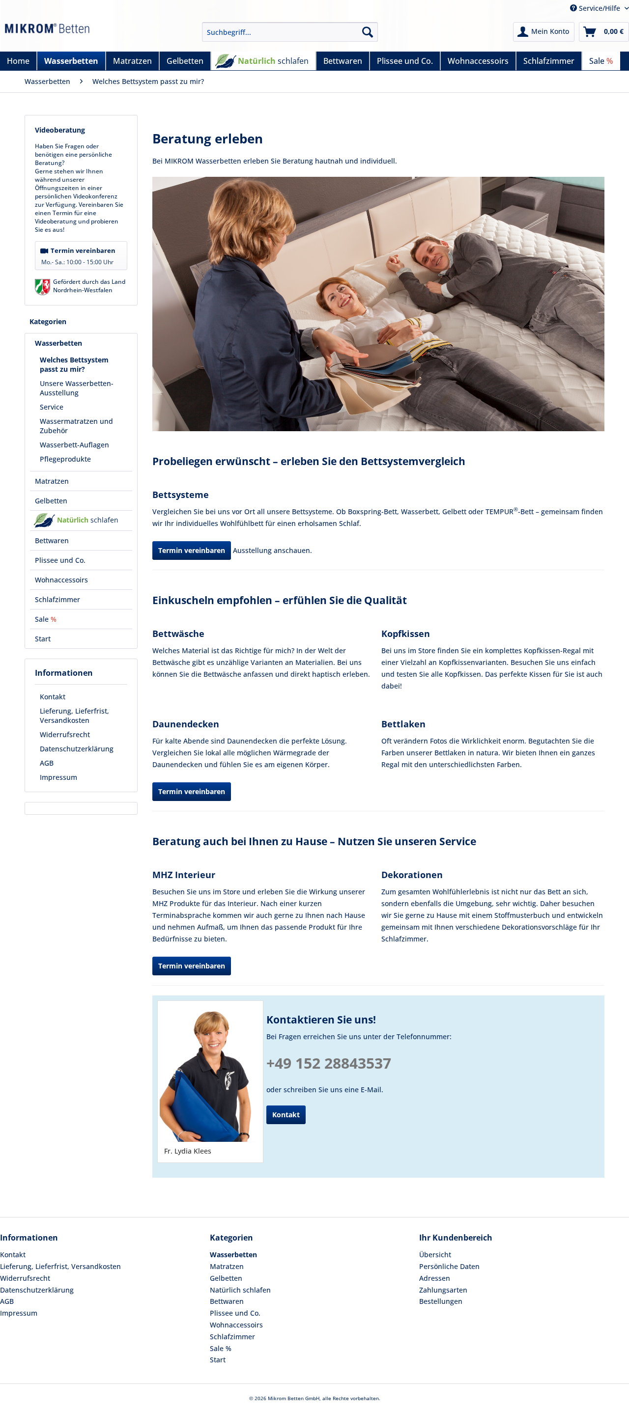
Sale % (220, 1348)
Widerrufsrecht (65, 734)
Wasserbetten (233, 1254)
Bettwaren (227, 1301)
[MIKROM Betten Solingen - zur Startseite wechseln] (47, 34)
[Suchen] (367, 32)
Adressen (434, 1278)
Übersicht (435, 1254)
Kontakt (52, 696)
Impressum (58, 777)
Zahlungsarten (443, 1290)
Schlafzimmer (232, 1336)
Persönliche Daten (449, 1266)
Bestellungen (440, 1301)
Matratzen (227, 1266)
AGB (47, 763)
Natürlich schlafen (240, 1290)
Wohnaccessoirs (236, 1324)
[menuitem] (290, 32)
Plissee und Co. (235, 1313)
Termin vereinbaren (78, 256)
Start (218, 1359)
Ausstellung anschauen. (272, 550)
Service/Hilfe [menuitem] (599, 8)
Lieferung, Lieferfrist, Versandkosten (74, 715)
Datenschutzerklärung (77, 748)
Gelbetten (226, 1278)
